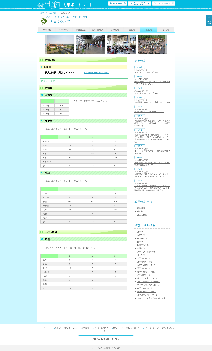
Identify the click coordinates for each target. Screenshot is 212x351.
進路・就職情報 (97, 30)
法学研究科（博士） (145, 275)
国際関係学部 (143, 245)
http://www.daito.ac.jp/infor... (96, 72)
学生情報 (132, 30)
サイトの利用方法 (101, 328)
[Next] (166, 44)
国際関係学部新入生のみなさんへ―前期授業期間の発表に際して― (152, 163)
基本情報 (166, 30)
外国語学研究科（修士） (147, 278)
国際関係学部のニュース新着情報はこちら (152, 102)
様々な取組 (115, 30)
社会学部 (141, 255)
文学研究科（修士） (145, 258)
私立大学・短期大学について (66, 328)
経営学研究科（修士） (146, 288)
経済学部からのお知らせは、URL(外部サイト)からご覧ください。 (152, 83)
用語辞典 (85, 328)
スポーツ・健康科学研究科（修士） (152, 298)
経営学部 (141, 248)
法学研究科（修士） (145, 268)
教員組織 (141, 208)
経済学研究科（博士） (146, 272)
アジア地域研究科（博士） (148, 285)
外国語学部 (142, 238)
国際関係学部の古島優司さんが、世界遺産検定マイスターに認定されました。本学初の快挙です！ (152, 123)
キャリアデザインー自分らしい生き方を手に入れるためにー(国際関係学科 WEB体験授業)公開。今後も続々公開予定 (152, 188)
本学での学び (64, 30)
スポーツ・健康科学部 (146, 252)
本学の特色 (47, 30)
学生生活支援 (81, 30)
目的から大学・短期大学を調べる (126, 328)
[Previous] (46, 44)
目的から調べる (54, 13)
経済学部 (141, 235)
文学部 (140, 232)
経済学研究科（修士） (146, 265)
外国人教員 (142, 215)
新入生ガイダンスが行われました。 (149, 112)
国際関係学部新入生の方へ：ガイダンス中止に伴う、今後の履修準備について (152, 175)
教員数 (140, 211)
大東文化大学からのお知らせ (146, 72)
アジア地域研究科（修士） (148, 282)
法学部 (140, 242)
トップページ (42, 13)
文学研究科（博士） (145, 262)
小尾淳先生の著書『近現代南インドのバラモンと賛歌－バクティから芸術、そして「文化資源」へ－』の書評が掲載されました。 (152, 138)
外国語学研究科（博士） (147, 295)
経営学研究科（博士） (146, 292)
